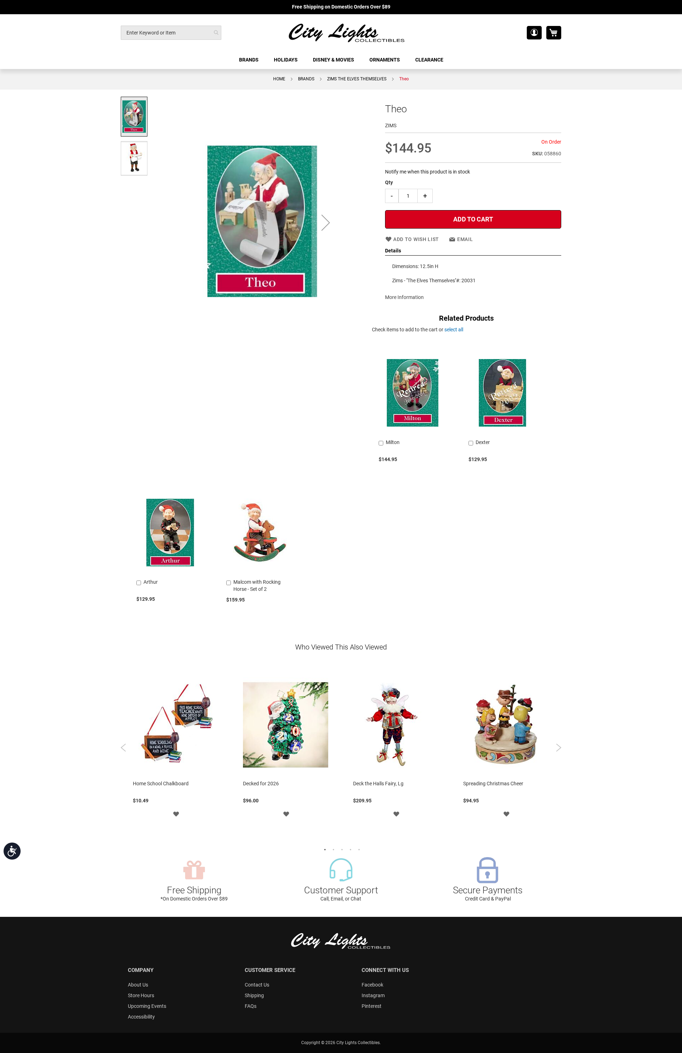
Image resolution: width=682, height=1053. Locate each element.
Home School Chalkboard (161, 783)
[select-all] (453, 329)
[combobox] (171, 33)
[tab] (473, 251)
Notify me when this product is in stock (427, 172)
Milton (393, 442)
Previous (123, 748)
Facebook (372, 985)
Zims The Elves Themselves (356, 78)
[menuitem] (249, 60)
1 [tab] (323, 848)
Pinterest (371, 1006)
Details (393, 250)
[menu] (341, 60)
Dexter (483, 442)
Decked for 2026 (261, 783)
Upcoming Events (147, 1006)
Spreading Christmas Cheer (493, 783)
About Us (138, 985)
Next (558, 748)
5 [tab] (358, 848)
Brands (306, 78)
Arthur (151, 582)
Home (279, 78)
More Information (404, 297)
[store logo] (347, 32)
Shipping (254, 995)
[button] (534, 32)
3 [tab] (341, 848)
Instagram (373, 995)
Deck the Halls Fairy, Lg (378, 783)
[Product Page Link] (412, 433)
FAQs (250, 1006)
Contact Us (257, 985)
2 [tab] (332, 848)
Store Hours (141, 995)
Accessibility (141, 1017)
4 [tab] (349, 848)
